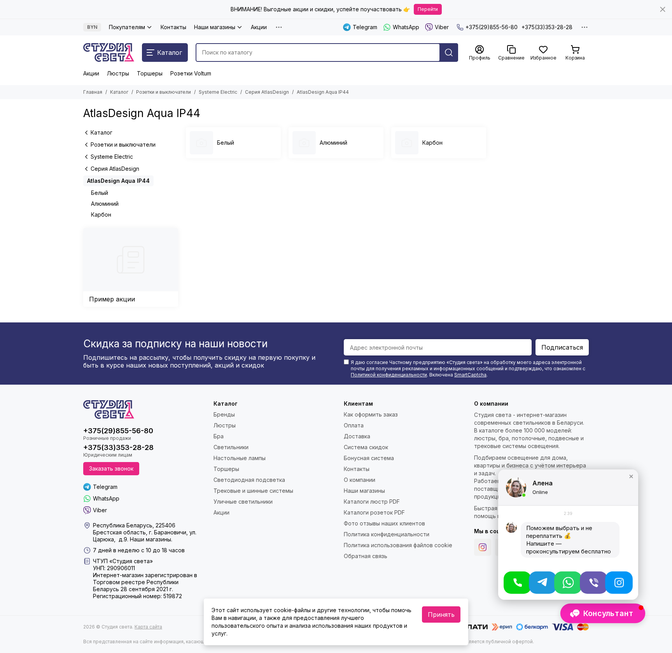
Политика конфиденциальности (386, 534)
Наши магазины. (151, 539)
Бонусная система (369, 458)
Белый (99, 192)
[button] (631, 476)
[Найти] (448, 52)
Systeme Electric (218, 92)
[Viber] (593, 582)
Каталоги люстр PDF (372, 501)
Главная (92, 92)
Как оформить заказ (371, 414)
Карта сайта (148, 627)
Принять (441, 614)
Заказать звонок (111, 468)
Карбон (101, 214)
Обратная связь (365, 556)
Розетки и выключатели (163, 92)
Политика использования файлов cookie (398, 545)
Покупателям (127, 27)
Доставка (357, 436)
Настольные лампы (240, 458)
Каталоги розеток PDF (374, 512)
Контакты (173, 27)
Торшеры (150, 73)
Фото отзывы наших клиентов (384, 523)
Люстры (118, 73)
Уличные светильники (243, 501)
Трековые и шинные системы (253, 490)
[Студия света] (108, 52)
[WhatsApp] (568, 582)
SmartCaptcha (470, 375)
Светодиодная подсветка (249, 479)
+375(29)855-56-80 (492, 27)
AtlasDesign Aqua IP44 (118, 180)
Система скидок (366, 447)
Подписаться (562, 347)
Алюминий (105, 203)
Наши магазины (214, 27)
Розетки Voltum (190, 73)
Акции (259, 27)
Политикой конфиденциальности (389, 375)
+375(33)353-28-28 (547, 27)
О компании (359, 479)
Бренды (224, 414)
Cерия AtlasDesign (267, 92)
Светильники (231, 447)
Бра (219, 436)
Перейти (428, 9)
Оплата (354, 425)
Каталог (119, 92)
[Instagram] (482, 547)
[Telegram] (542, 582)
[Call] (517, 582)
